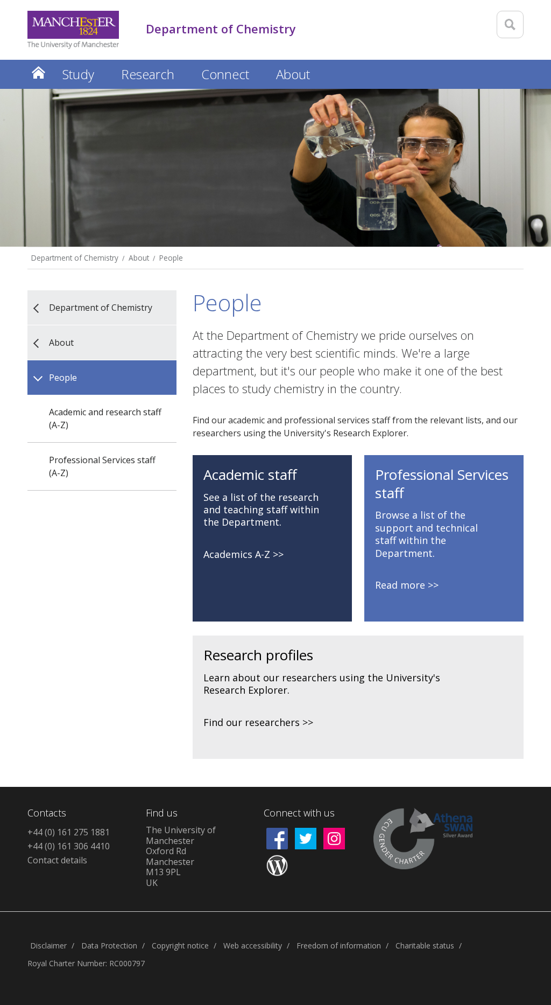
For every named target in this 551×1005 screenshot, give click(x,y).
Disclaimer (48, 945)
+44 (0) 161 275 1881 (68, 832)
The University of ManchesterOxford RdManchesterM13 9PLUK (181, 856)
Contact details (57, 860)
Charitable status (424, 945)
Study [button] (78, 74)
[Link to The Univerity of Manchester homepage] (73, 30)
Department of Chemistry (74, 258)
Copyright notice (180, 945)
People (171, 258)
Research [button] (147, 74)
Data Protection (109, 945)
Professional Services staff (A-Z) (102, 466)
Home (38, 72)
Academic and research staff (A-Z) (105, 418)
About (139, 258)
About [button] (293, 74)
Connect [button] (225, 74)
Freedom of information (338, 945)
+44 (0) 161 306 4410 (68, 846)
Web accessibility (252, 945)
